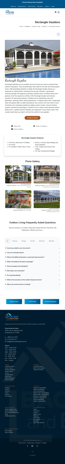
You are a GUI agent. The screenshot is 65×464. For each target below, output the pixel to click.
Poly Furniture (8, 430)
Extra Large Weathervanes (12, 412)
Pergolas (7, 391)
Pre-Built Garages (38, 366)
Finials (6, 414)
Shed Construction (10, 378)
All (7, 241)
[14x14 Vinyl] (47, 174)
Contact (44, 442)
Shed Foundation (9, 379)
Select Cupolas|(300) (39, 391)
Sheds (7, 364)
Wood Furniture (9, 432)
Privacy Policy (30, 442)
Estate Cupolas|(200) (39, 389)
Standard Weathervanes (11, 411)
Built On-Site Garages (39, 368)
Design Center (22, 6)
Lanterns (35, 412)
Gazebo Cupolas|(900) (39, 401)
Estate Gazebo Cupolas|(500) (41, 394)
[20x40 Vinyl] (47, 199)
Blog (53, 6)
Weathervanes (10, 407)
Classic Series (8, 368)
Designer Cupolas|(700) (39, 397)
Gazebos (44, 26)
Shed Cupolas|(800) (38, 399)
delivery (14, 241)
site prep (42, 241)
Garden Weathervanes (11, 409)
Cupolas (36, 386)
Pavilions (7, 389)
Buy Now (39, 6)
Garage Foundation (38, 369)
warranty (51, 241)
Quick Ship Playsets (38, 422)
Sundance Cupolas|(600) (40, 396)
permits (32, 241)
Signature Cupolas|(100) (39, 387)
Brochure (13, 6)
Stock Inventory (9, 374)
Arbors (35, 409)
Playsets (7, 394)
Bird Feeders (36, 419)
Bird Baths (36, 421)
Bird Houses (36, 417)
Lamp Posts (36, 411)
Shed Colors (8, 376)
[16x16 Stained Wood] (18, 199)
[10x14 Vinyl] (18, 174)
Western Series (9, 371)
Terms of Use (21, 442)
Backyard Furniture (11, 429)
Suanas (7, 373)
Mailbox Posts (37, 414)
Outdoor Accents (39, 407)
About (47, 6)
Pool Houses (8, 396)
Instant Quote (31, 6)
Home (21, 26)
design (24, 241)
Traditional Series (9, 366)
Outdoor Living (36, 26)
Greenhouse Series (10, 369)
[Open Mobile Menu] (58, 12)
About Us (38, 442)
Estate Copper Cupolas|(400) (41, 392)
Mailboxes (36, 416)
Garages (36, 364)
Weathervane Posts (10, 416)
